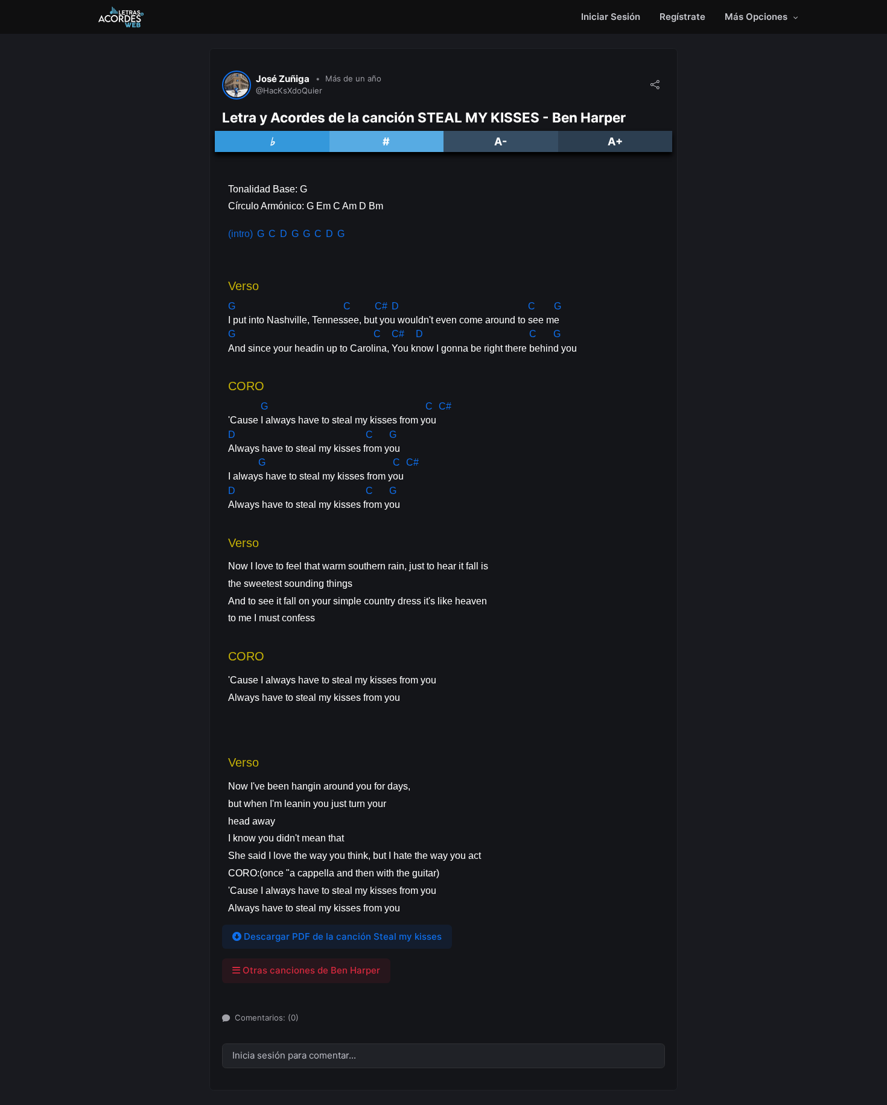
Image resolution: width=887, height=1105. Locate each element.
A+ (615, 141)
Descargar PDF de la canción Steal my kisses (341, 936)
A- (500, 141)
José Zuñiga (283, 79)
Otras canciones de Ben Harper (310, 970)
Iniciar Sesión (610, 16)
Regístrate (682, 16)
